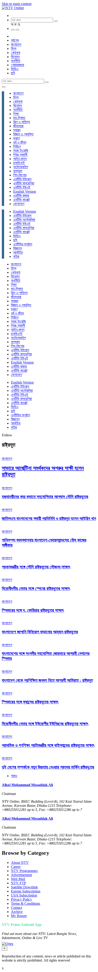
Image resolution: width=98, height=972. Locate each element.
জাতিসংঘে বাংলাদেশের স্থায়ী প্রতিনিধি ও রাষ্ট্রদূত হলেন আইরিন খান (49, 518)
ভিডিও (14, 69)
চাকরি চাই (19, 163)
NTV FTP (18, 883)
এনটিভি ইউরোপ (22, 179)
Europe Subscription (25, 891)
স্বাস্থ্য (17, 130)
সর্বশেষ (15, 40)
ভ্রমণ (16, 138)
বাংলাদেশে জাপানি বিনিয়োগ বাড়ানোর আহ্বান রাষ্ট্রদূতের (40, 632)
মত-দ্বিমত (19, 118)
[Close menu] (3, 86)
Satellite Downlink (24, 887)
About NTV (20, 863)
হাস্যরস (17, 171)
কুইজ (16, 256)
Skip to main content (16, 4)
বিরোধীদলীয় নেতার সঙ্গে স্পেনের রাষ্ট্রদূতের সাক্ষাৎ (36, 588)
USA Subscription (24, 895)
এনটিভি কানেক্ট (21, 200)
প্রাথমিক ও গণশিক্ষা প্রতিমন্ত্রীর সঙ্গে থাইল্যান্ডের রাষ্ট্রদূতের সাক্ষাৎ (48, 745)
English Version (24, 191)
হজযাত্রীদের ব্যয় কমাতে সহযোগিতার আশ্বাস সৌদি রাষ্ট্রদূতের (45, 496)
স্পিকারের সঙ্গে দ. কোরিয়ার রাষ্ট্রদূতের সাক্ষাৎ (33, 610)
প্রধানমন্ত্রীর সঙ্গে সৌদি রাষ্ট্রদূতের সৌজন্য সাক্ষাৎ (36, 567)
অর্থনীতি (15, 61)
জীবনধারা (18, 126)
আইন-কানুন (20, 159)
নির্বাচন (17, 146)
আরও (14, 776)
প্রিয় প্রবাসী (20, 155)
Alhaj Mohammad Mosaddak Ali (27, 785)
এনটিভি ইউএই (21, 187)
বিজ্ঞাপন (17, 248)
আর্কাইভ (18, 252)
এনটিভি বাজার (21, 195)
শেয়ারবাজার (17, 65)
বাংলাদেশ (16, 44)
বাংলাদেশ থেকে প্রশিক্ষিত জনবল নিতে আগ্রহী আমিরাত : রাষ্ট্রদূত (47, 680)
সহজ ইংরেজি (20, 150)
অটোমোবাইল (20, 167)
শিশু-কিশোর (19, 175)
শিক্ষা (16, 114)
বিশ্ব (13, 48)
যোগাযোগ (18, 204)
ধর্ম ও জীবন (19, 142)
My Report (19, 916)
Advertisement (21, 875)
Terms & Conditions (25, 903)
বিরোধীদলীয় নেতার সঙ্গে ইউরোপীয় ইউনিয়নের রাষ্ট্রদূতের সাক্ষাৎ (45, 723)
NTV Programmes (24, 871)
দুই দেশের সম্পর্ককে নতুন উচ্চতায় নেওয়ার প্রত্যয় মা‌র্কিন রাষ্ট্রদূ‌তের (48, 767)
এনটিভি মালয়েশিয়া (23, 183)
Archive (17, 912)
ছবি (13, 73)
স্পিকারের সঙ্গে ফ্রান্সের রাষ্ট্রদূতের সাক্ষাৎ (30, 702)
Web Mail (18, 879)
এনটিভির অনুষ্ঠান (22, 244)
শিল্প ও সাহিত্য (21, 122)
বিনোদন (15, 57)
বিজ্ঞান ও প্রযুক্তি (23, 134)
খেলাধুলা (15, 53)
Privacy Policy (21, 899)
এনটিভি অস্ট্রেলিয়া (24, 220)
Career (16, 867)
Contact (16, 908)
